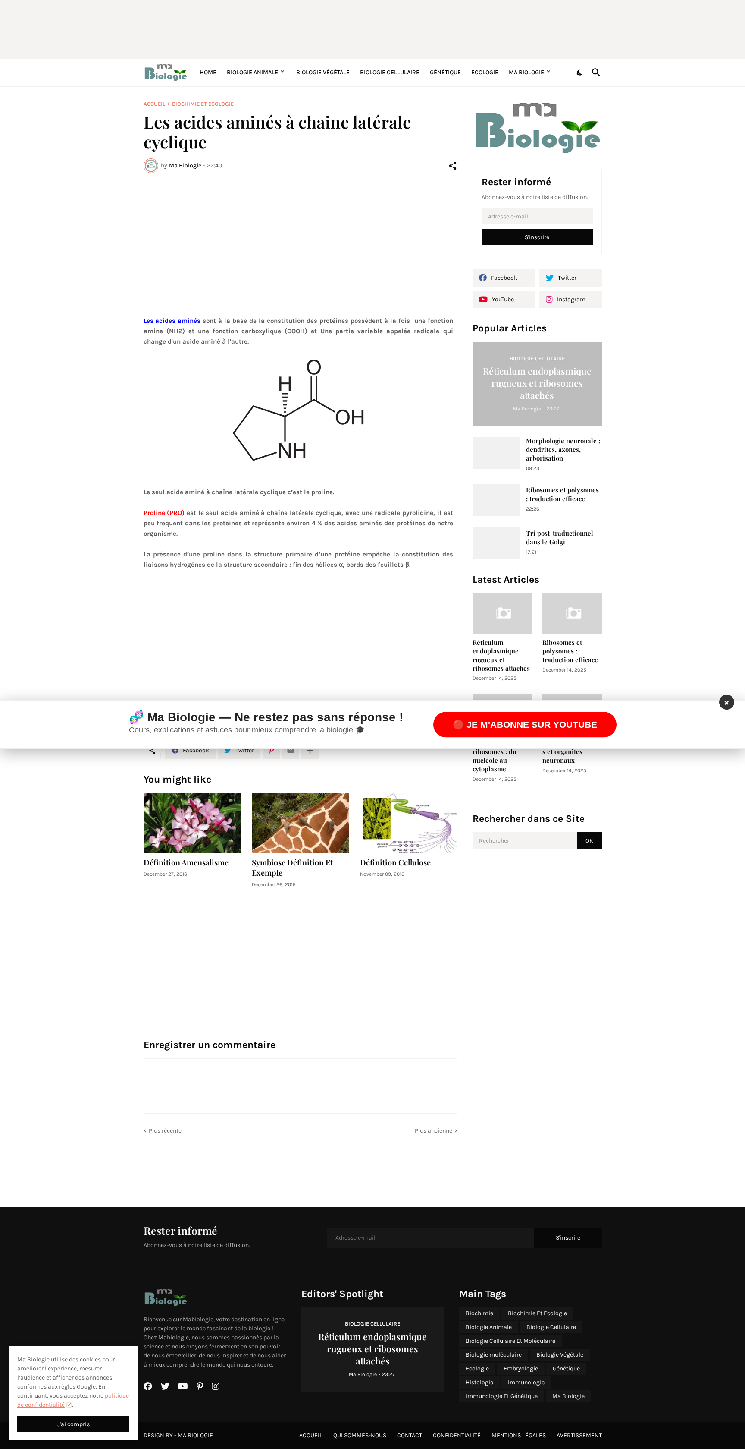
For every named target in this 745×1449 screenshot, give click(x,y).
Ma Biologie (526, 72)
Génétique (445, 72)
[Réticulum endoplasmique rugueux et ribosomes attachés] (502, 613)
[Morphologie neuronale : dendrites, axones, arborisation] (496, 453)
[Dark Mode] (580, 72)
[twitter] (165, 1386)
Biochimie (479, 1313)
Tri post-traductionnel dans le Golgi (559, 537)
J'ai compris (73, 1424)
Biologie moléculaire (494, 1354)
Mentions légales (518, 1435)
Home (208, 72)
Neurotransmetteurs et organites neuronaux (571, 751)
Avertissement (579, 1435)
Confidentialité (457, 1435)
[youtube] (183, 1386)
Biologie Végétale (323, 72)
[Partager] (452, 165)
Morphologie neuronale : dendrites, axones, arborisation (563, 449)
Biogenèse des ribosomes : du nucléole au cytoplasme (494, 756)
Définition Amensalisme (186, 863)
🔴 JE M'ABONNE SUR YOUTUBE (525, 724)
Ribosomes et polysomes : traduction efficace (562, 494)
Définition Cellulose (395, 863)
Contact (409, 1435)
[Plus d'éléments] (310, 750)
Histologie (479, 1382)
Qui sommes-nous (359, 1435)
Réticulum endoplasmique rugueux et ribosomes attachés (501, 655)
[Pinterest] (271, 750)
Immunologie (526, 1382)
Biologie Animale (252, 72)
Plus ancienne (433, 1130)
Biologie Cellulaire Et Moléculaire (510, 1341)
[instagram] (215, 1386)
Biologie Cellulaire (389, 72)
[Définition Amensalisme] (192, 823)
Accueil (154, 104)
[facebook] (148, 1386)
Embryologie (521, 1368)
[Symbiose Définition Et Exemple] (300, 823)
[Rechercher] (594, 72)
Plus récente (165, 1130)
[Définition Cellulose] (408, 823)
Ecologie (484, 72)
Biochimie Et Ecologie (203, 104)
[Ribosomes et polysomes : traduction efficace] (496, 500)
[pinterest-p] (200, 1386)
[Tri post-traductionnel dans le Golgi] (496, 543)
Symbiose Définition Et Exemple (292, 868)
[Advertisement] (353, 28)
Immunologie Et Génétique (502, 1396)
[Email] (290, 750)
